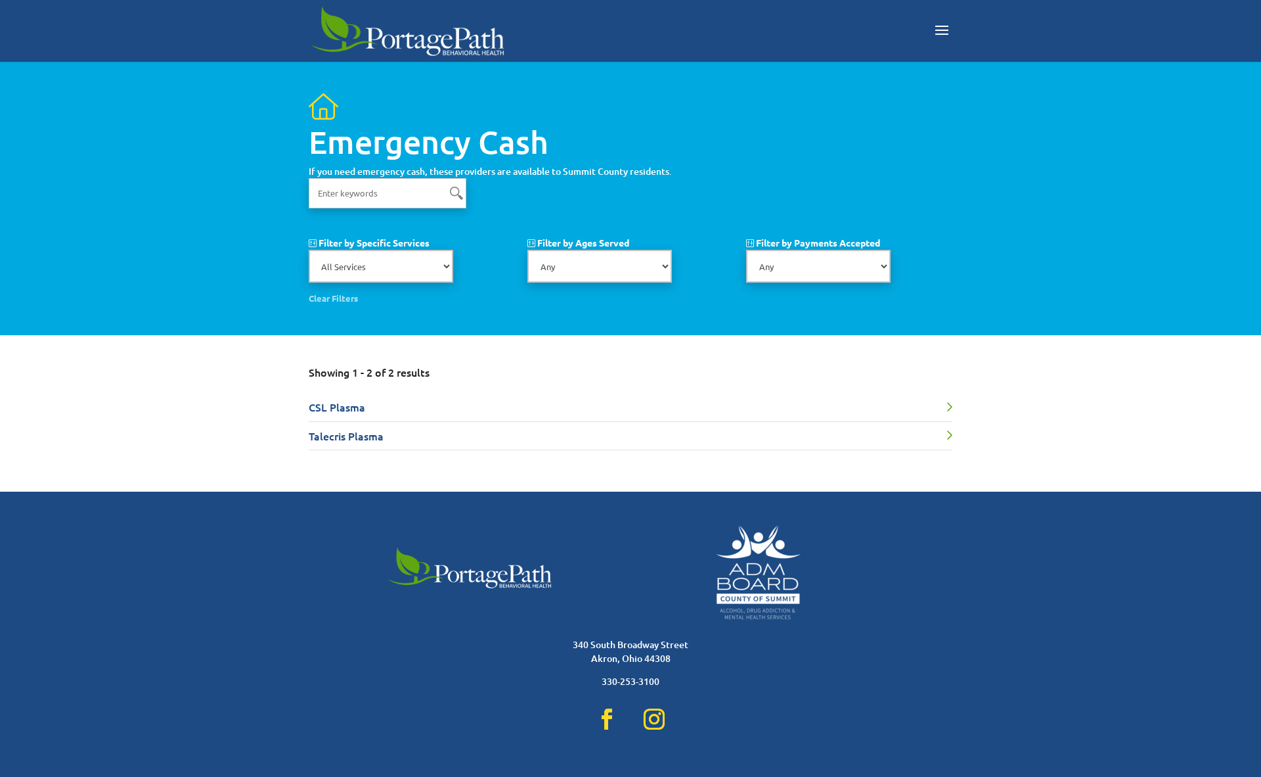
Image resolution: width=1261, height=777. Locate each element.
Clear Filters (333, 298)
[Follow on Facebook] (607, 719)
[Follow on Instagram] (654, 719)
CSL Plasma (337, 407)
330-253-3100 (630, 681)
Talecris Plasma (346, 436)
